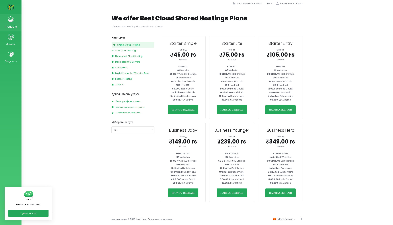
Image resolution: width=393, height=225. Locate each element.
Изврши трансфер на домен (129, 107)
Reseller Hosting (123, 78)
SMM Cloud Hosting (125, 50)
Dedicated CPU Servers (127, 61)
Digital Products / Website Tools (132, 73)
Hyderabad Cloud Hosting (128, 56)
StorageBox (121, 67)
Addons (119, 84)
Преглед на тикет (28, 213)
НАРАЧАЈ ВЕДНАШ (183, 109)
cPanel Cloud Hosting (128, 44)
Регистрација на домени (127, 101)
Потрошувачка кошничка (127, 112)
